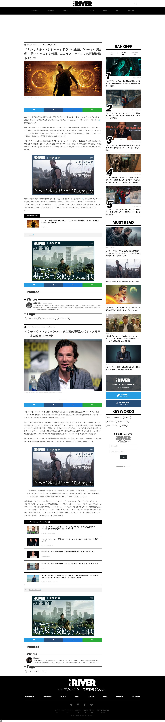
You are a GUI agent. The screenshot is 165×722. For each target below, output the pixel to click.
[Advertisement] (82, 26)
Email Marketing (119, 466)
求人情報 (92, 711)
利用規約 (57, 711)
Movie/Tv (51, 11)
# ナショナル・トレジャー (47, 318)
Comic (91, 11)
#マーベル (127, 417)
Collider (96, 120)
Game (78, 11)
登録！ (123, 457)
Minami (29, 327)
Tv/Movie (52, 45)
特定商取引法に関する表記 (103, 711)
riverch (92, 715)
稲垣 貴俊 (29, 45)
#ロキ (108, 417)
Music (65, 11)
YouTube (136, 697)
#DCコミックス (124, 421)
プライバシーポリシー (67, 711)
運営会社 (86, 711)
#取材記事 (123, 425)
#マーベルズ (117, 417)
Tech (105, 11)
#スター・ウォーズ (112, 425)
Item (117, 11)
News (44, 45)
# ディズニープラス (31, 318)
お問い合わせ (78, 711)
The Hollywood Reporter (34, 589)
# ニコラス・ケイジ (63, 318)
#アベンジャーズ (111, 421)
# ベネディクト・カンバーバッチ (35, 671)
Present (131, 11)
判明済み (78, 199)
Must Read (34, 11)
